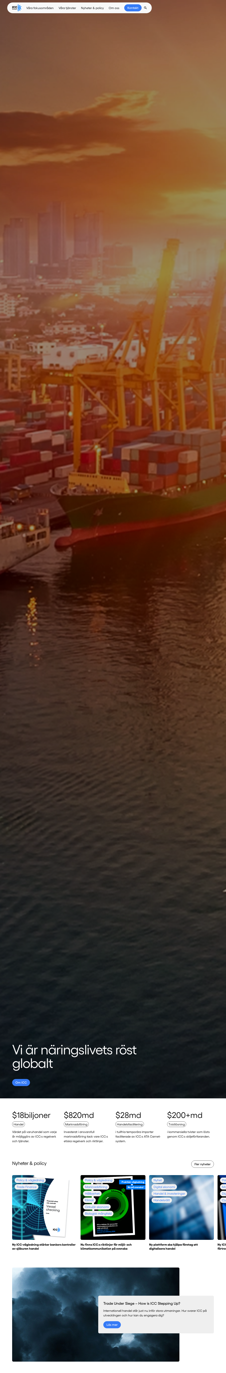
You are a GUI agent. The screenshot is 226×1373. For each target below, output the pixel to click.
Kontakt (132, 8)
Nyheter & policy (92, 8)
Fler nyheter (202, 1164)
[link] (133, 7)
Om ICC (21, 1082)
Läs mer (112, 1325)
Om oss (114, 8)
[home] (16, 7)
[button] (40, 7)
